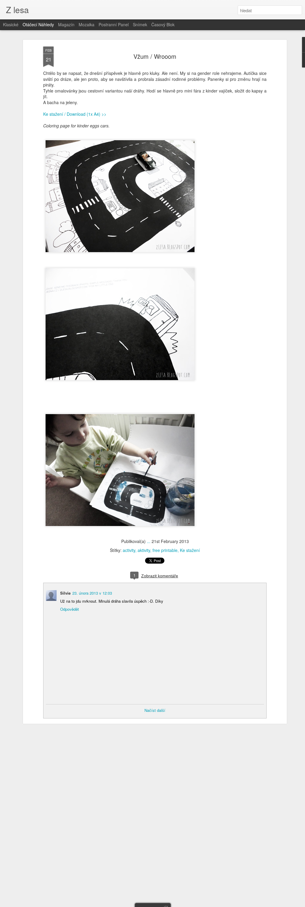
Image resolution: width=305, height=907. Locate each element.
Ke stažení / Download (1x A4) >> (74, 114)
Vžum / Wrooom (154, 56)
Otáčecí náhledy (38, 24)
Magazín (66, 24)
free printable (165, 550)
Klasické (10, 24)
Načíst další (154, 710)
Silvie (65, 593)
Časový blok (163, 24)
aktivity (144, 550)
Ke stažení (190, 550)
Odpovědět (69, 609)
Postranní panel (114, 24)
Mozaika (86, 24)
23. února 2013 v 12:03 (92, 593)
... (148, 541)
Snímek (140, 24)
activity (129, 550)
